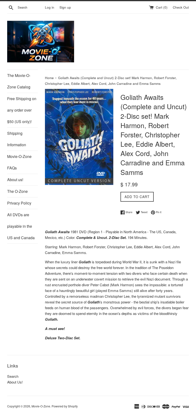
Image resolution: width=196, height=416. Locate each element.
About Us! (15, 381)
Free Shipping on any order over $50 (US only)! (21, 110)
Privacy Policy (19, 203)
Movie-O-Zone (41, 406)
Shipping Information (16, 138)
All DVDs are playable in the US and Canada (21, 226)
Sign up (65, 7)
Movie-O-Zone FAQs (19, 162)
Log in (49, 7)
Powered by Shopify (65, 406)
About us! (15, 179)
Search (12, 376)
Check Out (181, 7)
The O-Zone (17, 191)
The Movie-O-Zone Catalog (18, 81)
